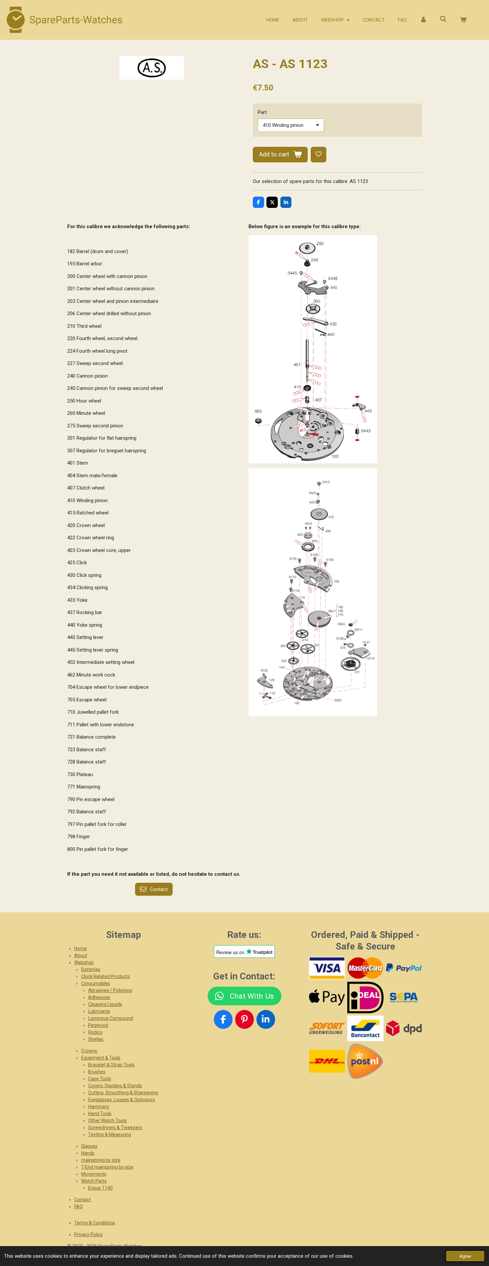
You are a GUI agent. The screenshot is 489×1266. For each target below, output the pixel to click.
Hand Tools (99, 1113)
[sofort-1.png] (327, 1028)
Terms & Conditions (94, 1222)
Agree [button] (465, 1256)
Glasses (89, 1146)
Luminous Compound (110, 1018)
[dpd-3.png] (404, 1028)
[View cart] (463, 20)
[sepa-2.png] (404, 998)
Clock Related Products (105, 976)
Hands (87, 1153)
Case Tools (99, 1078)
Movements (93, 1174)
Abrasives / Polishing (110, 990)
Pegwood (98, 1025)
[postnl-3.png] (365, 1061)
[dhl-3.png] (327, 1061)
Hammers (98, 1106)
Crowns (89, 1050)
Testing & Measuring (109, 1134)
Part (262, 112)
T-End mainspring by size (107, 1167)
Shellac (95, 1039)
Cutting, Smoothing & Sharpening (123, 1092)
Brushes (96, 1071)
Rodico (95, 1032)
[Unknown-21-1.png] (365, 1028)
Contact (82, 1199)
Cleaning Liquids (105, 1004)
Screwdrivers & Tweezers (115, 1127)
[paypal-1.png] (404, 968)
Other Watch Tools (107, 1120)
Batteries (90, 969)
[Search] (443, 19)
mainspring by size (100, 1160)
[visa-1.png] (327, 968)
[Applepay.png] (327, 998)
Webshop (84, 962)
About (80, 955)
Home (80, 948)
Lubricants (99, 1011)
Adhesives (99, 997)
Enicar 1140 (100, 1188)
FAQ (78, 1206)
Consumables (95, 983)
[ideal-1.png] (365, 998)
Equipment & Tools (100, 1057)
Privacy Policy (88, 1234)
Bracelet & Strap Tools (111, 1064)
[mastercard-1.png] (365, 968)
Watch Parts (94, 1181)
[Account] (423, 20)
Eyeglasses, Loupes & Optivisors (121, 1099)
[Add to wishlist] (318, 154)
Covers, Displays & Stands (115, 1085)
